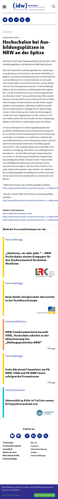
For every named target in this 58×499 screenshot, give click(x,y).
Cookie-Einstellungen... (11, 495)
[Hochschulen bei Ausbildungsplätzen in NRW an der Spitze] (10, 19)
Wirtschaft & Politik (11, 455)
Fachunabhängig (10, 458)
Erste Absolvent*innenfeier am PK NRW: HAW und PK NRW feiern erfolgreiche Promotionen (27, 372)
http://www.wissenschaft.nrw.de (17, 213)
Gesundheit (8, 449)
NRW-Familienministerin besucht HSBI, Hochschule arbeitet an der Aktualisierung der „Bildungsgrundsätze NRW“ (27, 337)
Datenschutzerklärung (39, 449)
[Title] (16, 19)
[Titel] (5, 19)
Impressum (35, 446)
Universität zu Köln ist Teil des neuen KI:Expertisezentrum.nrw (29, 402)
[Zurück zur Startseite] (29, 6)
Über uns (34, 443)
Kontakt (33, 452)
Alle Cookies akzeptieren (44, 495)
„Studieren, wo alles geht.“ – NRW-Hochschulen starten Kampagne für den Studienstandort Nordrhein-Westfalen (28, 258)
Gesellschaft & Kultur (12, 446)
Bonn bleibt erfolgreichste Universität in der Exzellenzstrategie (29, 298)
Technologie (8, 442)
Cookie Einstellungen (38, 455)
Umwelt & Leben (10, 452)
